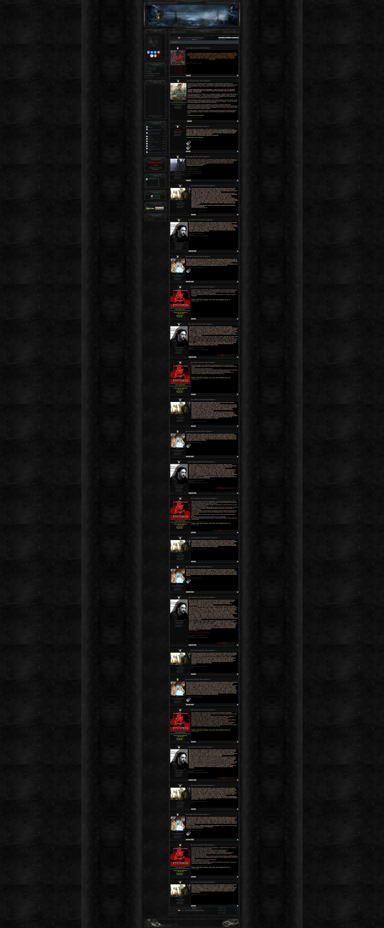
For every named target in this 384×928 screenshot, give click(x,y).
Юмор (149, 144)
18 (215, 650)
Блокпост (194, 39)
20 (215, 709)
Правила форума (226, 35)
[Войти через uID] (148, 52)
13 (215, 461)
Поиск (233, 35)
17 (215, 597)
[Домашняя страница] (195, 251)
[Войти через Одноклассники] (155, 55)
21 (213, 747)
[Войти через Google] (151, 55)
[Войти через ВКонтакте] (151, 52)
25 (215, 882)
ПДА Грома (191, 234)
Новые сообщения (210, 35)
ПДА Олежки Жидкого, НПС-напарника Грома (198, 235)
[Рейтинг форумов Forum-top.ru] (150, 209)
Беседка (150, 127)
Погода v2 (155, 169)
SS (167, 925)
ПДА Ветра (189, 119)
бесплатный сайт (170, 924)
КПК (192, 211)
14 (217, 498)
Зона (171, 39)
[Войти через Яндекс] (158, 52)
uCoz (177, 924)
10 (215, 362)
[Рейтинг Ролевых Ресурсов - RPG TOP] (159, 209)
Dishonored (151, 139)
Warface (150, 137)
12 (212, 431)
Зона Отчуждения (177, 39)
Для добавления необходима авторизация (155, 116)
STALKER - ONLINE (153, 141)
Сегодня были (150, 219)
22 (214, 785)
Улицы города (151, 146)
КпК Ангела (188, 175)
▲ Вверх (380, 3)
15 (218, 537)
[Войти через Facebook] (155, 52)
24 (214, 844)
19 (210, 679)
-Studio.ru (170, 925)
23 (209, 814)
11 (215, 399)
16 (213, 566)
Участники (218, 35)
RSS (237, 35)
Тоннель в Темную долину (154, 152)
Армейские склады (186, 39)
